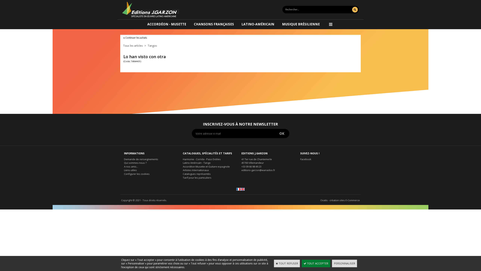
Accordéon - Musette (166, 24)
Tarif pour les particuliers (197, 177)
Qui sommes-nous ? (135, 162)
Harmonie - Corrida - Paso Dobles (202, 159)
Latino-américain (257, 24)
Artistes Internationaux (196, 170)
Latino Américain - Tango (197, 162)
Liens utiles (130, 170)
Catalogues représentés (197, 174)
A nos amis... (131, 166)
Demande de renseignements (141, 159)
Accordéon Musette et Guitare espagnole (206, 166)
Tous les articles (133, 45)
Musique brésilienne (301, 24)
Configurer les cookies (137, 174)
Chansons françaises (214, 24)
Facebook (305, 159)
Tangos (152, 45)
